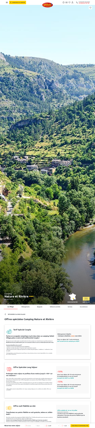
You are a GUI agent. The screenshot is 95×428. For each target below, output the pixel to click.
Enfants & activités (55, 306)
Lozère (11, 299)
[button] (47, 149)
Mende (6, 299)
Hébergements (25, 306)
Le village (10, 306)
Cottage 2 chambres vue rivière (69, 336)
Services (70, 306)
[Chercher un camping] (17, 2)
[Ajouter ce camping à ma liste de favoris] (90, 7)
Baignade (39, 306)
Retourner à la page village (16, 314)
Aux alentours (84, 306)
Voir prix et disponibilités (80, 425)
